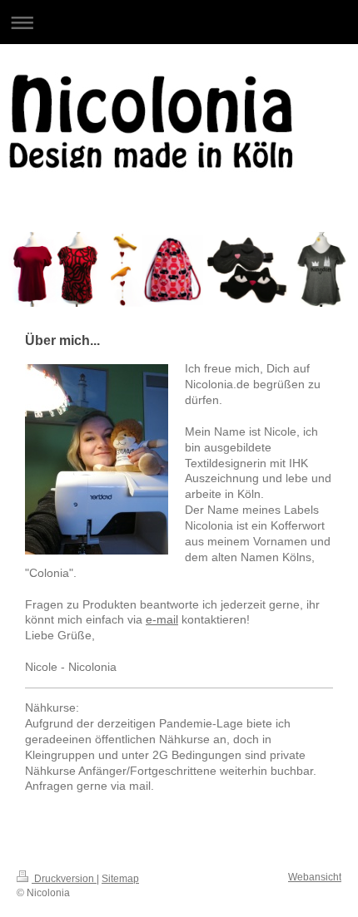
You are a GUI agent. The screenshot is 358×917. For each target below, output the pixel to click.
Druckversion (64, 879)
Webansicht (314, 877)
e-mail (162, 619)
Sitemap (120, 879)
